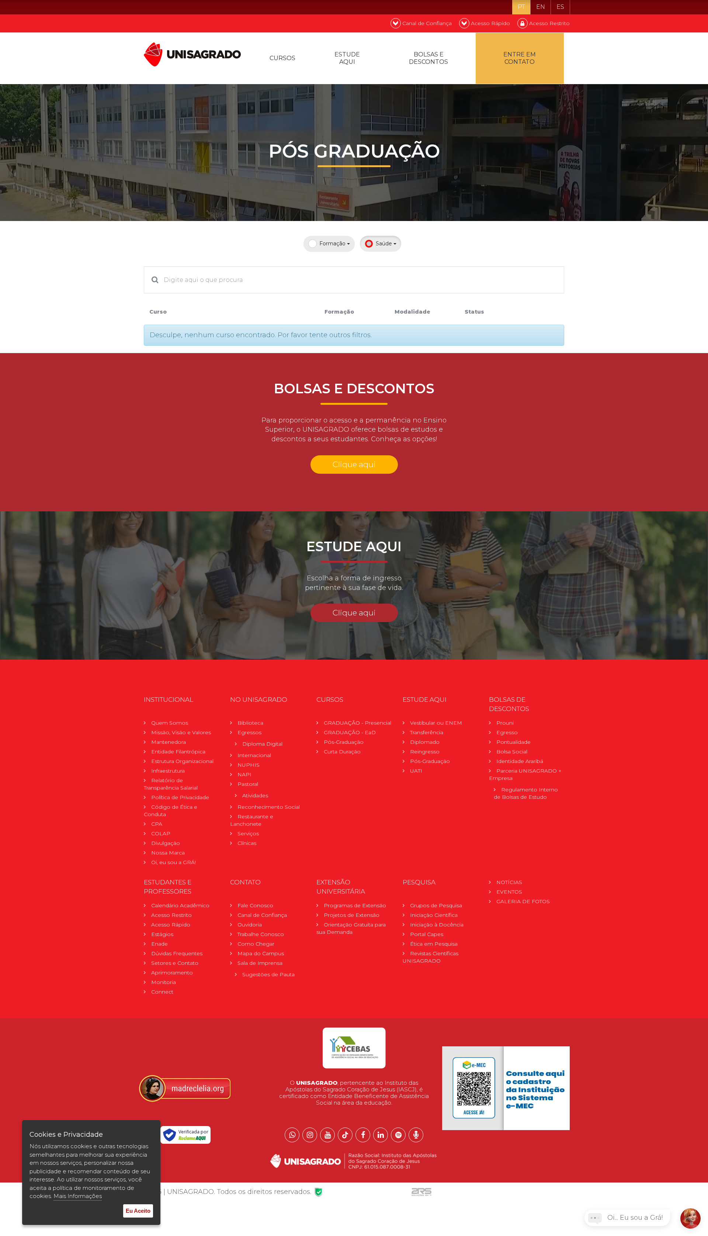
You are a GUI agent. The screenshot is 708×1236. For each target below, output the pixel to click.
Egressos (249, 732)
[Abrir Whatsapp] (292, 1135)
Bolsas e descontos (428, 58)
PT (521, 6)
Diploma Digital (262, 743)
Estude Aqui (347, 58)
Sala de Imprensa (259, 963)
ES (560, 6)
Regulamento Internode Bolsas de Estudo (526, 793)
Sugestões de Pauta (268, 974)
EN (540, 6)
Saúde (384, 243)
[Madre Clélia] (184, 1087)
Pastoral (247, 784)
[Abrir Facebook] (362, 1135)
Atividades (255, 795)
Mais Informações (77, 1195)
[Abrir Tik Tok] (345, 1135)
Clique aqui (354, 464)
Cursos (282, 58)
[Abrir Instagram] (309, 1135)
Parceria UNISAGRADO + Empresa (525, 774)
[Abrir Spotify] (398, 1135)
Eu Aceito (138, 1211)
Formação (333, 243)
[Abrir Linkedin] (380, 1135)
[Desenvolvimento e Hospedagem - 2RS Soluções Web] (421, 1192)
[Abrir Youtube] (327, 1135)
